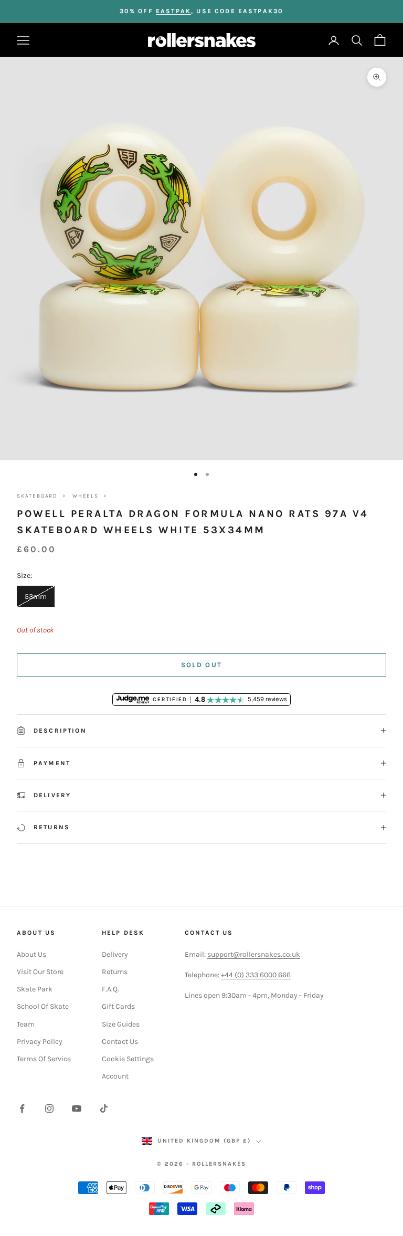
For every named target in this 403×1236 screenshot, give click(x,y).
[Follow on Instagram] (49, 1108)
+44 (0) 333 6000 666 (256, 974)
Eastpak (173, 11)
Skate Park (34, 989)
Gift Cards (118, 1006)
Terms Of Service (44, 1058)
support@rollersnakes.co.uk (253, 954)
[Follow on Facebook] (22, 1108)
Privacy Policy (39, 1041)
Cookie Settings (128, 1058)
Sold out (201, 665)
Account (115, 1076)
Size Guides (121, 1024)
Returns (115, 971)
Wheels (85, 496)
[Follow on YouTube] (76, 1108)
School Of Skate (43, 1006)
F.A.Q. (110, 989)
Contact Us (120, 1041)
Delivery (115, 954)
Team (26, 1024)
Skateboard (37, 496)
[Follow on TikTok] (104, 1108)
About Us (31, 954)
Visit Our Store (40, 971)
